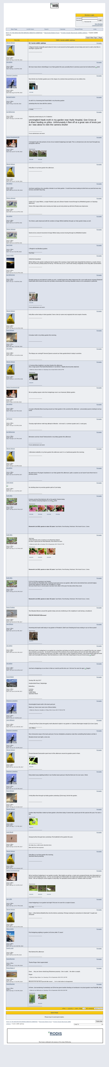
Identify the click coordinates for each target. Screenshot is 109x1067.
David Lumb (9, 948)
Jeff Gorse (9, 419)
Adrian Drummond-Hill (12, 137)
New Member (99, 24)
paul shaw (9, 245)
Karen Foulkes (10, 607)
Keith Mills (9, 496)
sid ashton (9, 62)
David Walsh (10, 677)
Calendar (62, 29)
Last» (76, 1008)
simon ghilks (10, 255)
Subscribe (99, 1021)
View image (31, 92)
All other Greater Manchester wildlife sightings (74, 33)
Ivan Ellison (9, 624)
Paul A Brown (10, 330)
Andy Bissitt (9, 832)
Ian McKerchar (10, 112)
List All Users (30, 29)
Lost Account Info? (97, 25)
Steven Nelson (10, 43)
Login (100, 20)
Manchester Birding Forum (51, 33)
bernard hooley (10, 97)
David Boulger (10, 959)
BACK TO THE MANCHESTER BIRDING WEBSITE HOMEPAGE (24, 33)
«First (64, 1008)
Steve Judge (10, 929)
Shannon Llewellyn (11, 75)
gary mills (9, 899)
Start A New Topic (91, 37)
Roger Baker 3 (10, 968)
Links (94, 29)
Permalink (99, 43)
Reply (100, 37)
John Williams (10, 720)
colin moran (9, 482)
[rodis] (55, 1033)
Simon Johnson (10, 198)
